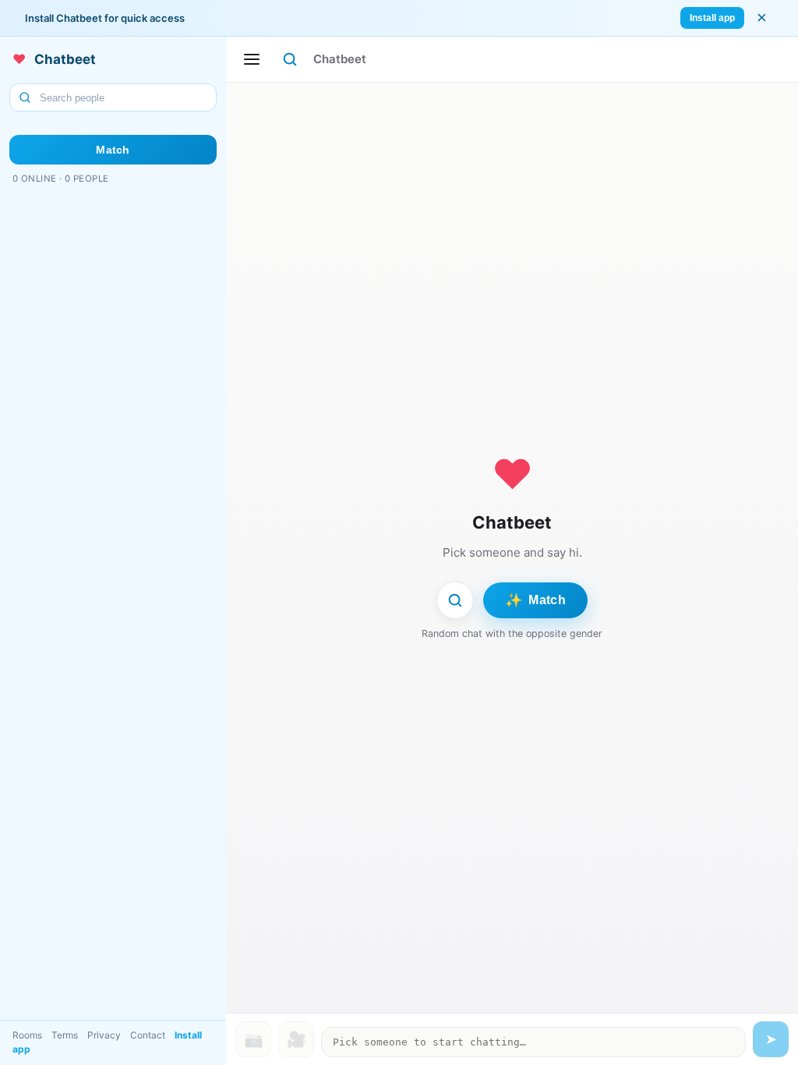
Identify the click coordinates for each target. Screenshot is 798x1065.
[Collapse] (252, 59)
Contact (147, 1035)
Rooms (27, 1035)
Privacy (104, 1035)
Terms (64, 1035)
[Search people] (290, 59)
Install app (712, 17)
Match (112, 149)
